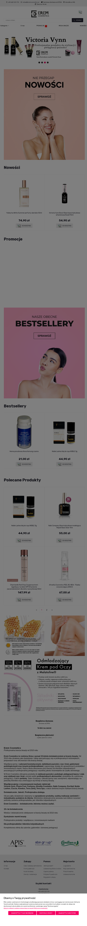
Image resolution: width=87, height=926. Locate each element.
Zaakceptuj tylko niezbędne (22, 913)
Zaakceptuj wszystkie (67, 913)
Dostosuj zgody (46, 913)
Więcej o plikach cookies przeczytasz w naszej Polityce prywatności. (26, 908)
